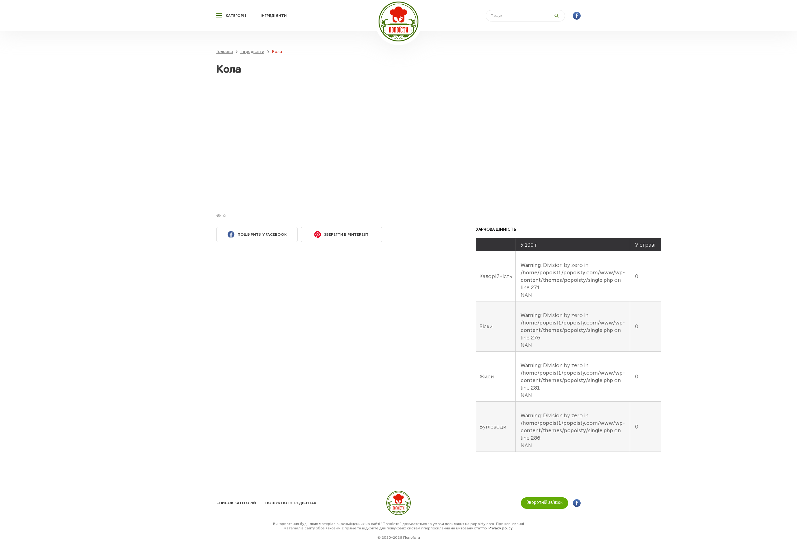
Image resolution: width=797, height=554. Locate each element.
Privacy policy (500, 528)
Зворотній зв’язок (545, 503)
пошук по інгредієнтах (290, 503)
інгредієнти (274, 15)
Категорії (236, 15)
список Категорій (236, 503)
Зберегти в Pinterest (346, 234)
